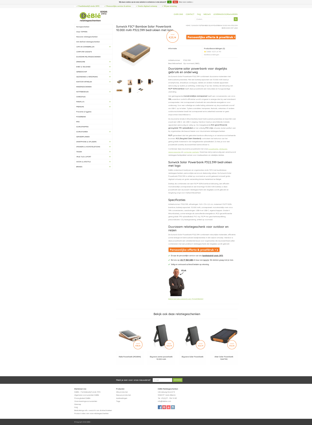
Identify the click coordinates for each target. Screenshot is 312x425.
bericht (206, 260)
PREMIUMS (80, 107)
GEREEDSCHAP (81, 72)
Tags (118, 401)
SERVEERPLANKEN (83, 137)
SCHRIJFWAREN (82, 132)
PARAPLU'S (80, 102)
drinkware (223, 149)
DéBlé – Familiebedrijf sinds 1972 (87, 392)
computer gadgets (191, 152)
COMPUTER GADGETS (84, 52)
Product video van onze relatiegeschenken (91, 413)
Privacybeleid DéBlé (82, 398)
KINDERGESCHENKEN (84, 87)
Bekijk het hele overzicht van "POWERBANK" (186, 299)
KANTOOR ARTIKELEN (84, 82)
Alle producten (122, 392)
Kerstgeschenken (82, 27)
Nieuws (207, 14)
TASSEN (79, 152)
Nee (175, 2)
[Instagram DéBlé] (173, 407)
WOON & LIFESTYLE (83, 162)
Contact (190, 14)
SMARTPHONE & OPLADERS (86, 142)
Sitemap (77, 404)
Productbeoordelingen (214, 51)
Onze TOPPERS (81, 32)
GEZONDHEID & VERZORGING (87, 77)
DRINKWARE (80, 62)
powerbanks (213, 149)
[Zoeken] (236, 19)
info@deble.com (164, 401)
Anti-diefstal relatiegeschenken (88, 42)
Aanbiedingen (121, 398)
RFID (78, 122)
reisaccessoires (174, 152)
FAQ (199, 14)
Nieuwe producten (123, 395)
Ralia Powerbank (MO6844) (130, 357)
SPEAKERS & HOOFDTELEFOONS (88, 147)
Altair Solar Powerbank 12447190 (223, 358)
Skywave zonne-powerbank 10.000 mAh (161, 358)
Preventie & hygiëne (83, 112)
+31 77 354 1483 (186, 260)
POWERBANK (81, 117)
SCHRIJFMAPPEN (82, 127)
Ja (169, 2)
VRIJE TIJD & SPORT (83, 157)
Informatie (172, 48)
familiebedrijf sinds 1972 (212, 256)
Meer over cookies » (186, 2)
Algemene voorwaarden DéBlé (86, 395)
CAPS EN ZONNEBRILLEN (85, 47)
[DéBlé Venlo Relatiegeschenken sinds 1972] (93, 16)
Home (188, 25)
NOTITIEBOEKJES (82, 92)
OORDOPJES (81, 97)
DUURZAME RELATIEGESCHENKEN (88, 57)
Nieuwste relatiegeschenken (87, 37)
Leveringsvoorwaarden (225, 14)
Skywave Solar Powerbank (192, 357)
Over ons (178, 14)
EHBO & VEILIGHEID (83, 67)
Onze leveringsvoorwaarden (85, 401)
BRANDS (79, 167)
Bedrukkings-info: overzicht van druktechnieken (93, 410)
